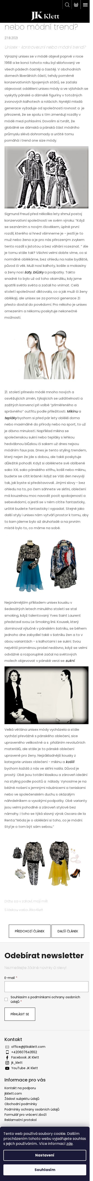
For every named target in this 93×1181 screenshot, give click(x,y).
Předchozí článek (29, 931)
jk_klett (17, 1062)
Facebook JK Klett (25, 1057)
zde (69, 1143)
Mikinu (73, 411)
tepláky (11, 417)
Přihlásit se (20, 1014)
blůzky (38, 272)
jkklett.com (13, 1093)
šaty (27, 272)
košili (70, 761)
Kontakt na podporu (20, 1088)
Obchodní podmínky (21, 1104)
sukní (69, 660)
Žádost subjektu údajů (22, 1098)
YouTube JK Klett (24, 1068)
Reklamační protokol (21, 1120)
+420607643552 (24, 1052)
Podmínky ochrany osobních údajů (32, 1109)
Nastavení (44, 1155)
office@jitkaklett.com (28, 1046)
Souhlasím (45, 1169)
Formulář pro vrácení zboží (25, 1114)
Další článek (68, 931)
